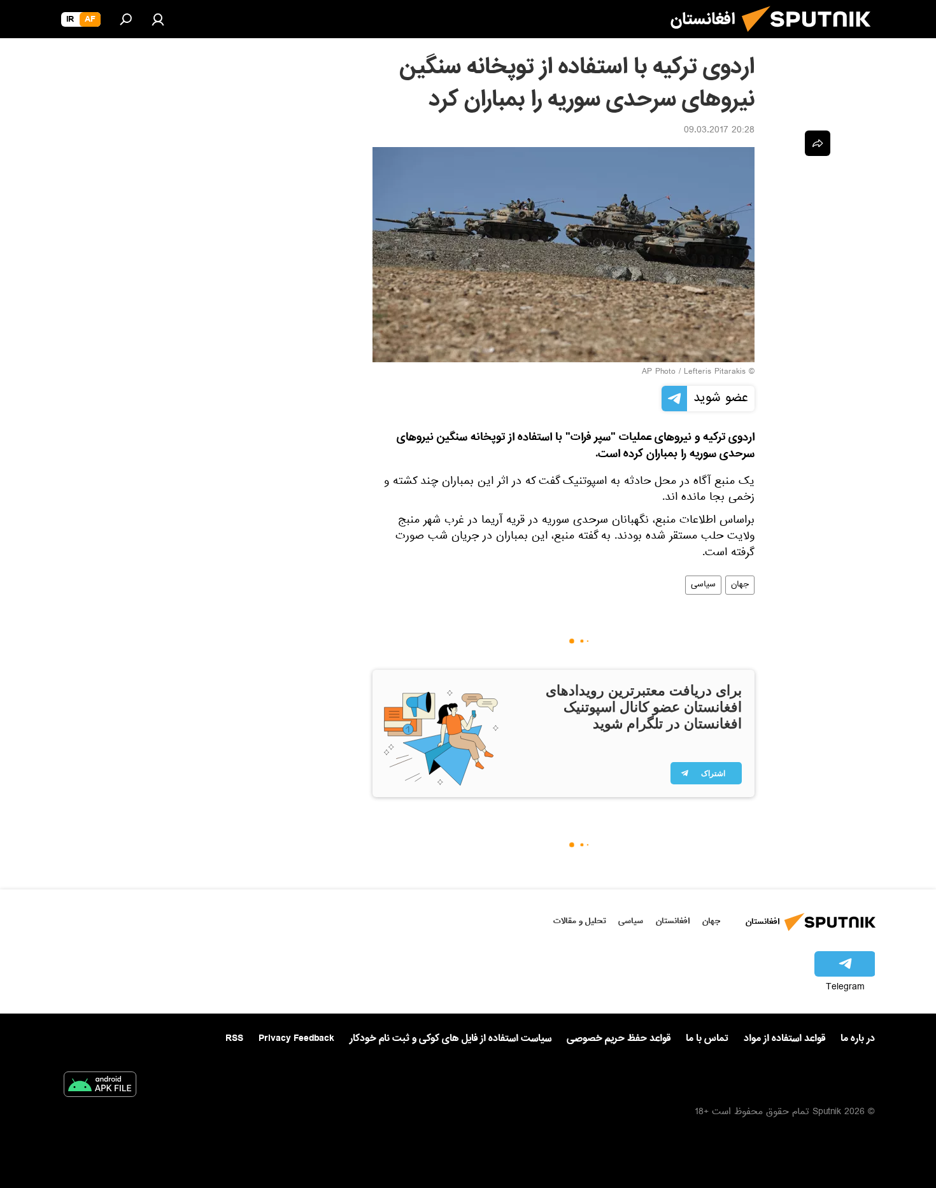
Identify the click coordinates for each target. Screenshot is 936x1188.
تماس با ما (707, 1039)
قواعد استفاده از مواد (784, 1038)
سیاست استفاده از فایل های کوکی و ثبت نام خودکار (450, 1038)
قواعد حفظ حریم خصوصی (618, 1038)
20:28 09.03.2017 (719, 131)
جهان (740, 585)
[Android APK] (100, 1086)
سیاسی (703, 585)
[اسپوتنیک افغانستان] (811, 37)
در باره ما (857, 1038)
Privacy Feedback (296, 1039)
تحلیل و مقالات (579, 921)
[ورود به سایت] (158, 19)
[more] (817, 143)
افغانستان (673, 921)
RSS (234, 1038)
